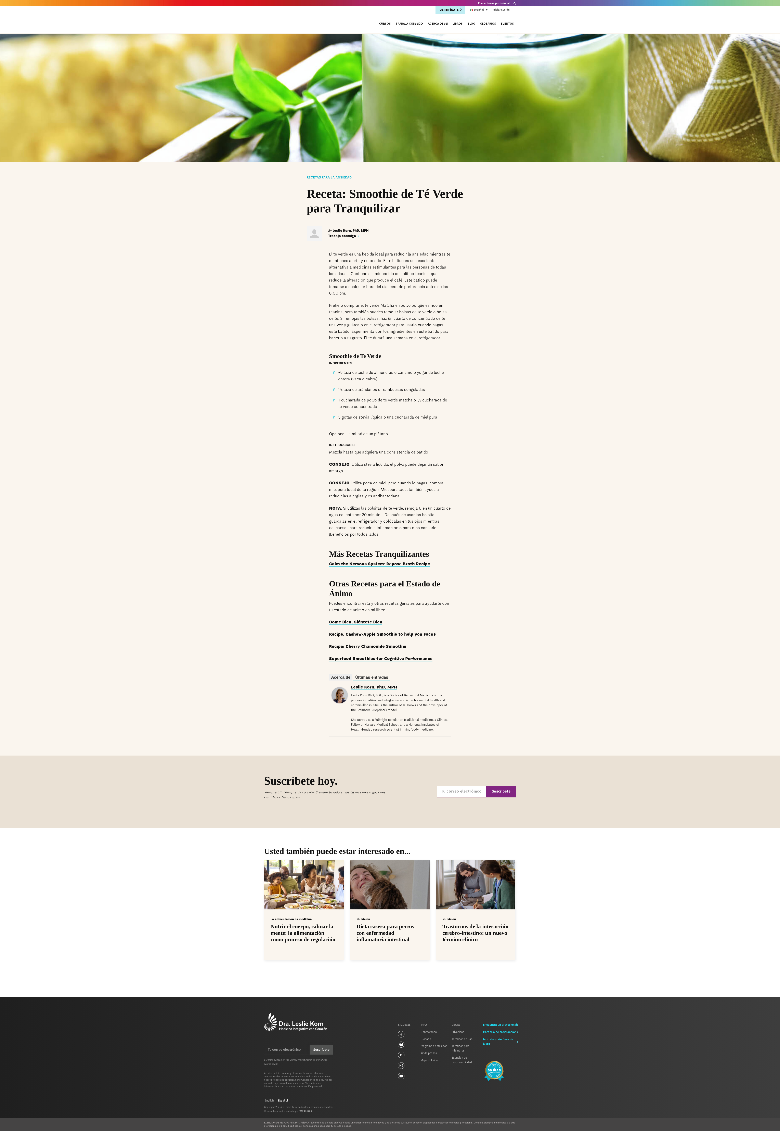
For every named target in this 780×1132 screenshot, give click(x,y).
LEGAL (456, 1024)
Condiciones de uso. (312, 1080)
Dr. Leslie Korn (289, 20)
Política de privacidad (284, 1080)
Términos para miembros (460, 1048)
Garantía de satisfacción (499, 1032)
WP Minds (305, 1111)
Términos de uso (462, 1039)
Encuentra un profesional (494, 3)
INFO (423, 1024)
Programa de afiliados (433, 1046)
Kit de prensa (428, 1053)
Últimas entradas (371, 677)
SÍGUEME (404, 1024)
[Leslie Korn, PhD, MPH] (340, 702)
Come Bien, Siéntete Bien (355, 622)
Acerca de (340, 677)
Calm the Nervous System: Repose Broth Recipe (379, 564)
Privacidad (458, 1032)
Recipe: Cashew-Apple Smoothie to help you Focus (382, 635)
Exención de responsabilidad (462, 1060)
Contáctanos (428, 1032)
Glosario (425, 1039)
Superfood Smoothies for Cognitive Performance (380, 659)
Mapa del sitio (429, 1060)
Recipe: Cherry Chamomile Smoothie (367, 647)
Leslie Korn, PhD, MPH (374, 687)
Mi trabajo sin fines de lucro (498, 1042)
